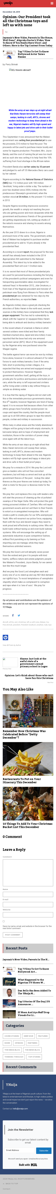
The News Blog (32, 1050)
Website (6, 910)
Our (47, 622)
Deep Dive (28, 1036)
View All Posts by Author (12, 645)
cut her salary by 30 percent (37, 166)
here (34, 299)
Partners (32, 1043)
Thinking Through (13, 1057)
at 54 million (22, 197)
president (16, 625)
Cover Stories (11, 1036)
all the (11, 622)
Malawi (42, 622)
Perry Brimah (7, 625)
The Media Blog (12, 1050)
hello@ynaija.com (20, 1109)
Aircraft (5, 622)
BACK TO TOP (12, 1184)
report (26, 252)
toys (50, 625)
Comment (7, 857)
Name (5, 889)
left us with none (33, 622)
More (7, 1043)
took (45, 625)
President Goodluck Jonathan (32, 625)
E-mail (5, 899)
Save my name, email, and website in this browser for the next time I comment (27, 927)
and (16, 622)
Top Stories (34, 1057)
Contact (6, 1189)
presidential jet (10, 296)
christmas (22, 622)
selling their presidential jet (32, 140)
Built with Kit (28, 1164)
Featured (43, 1036)
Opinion (19, 1043)
